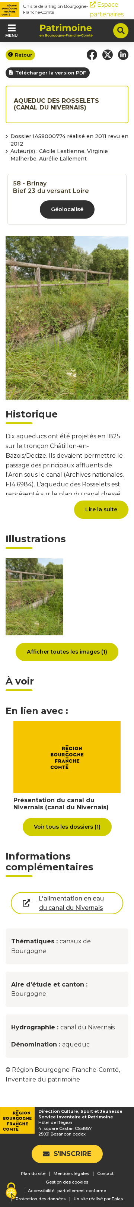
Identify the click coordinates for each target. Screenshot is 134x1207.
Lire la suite (101, 509)
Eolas (117, 1199)
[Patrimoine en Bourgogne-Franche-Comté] (66, 30)
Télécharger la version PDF (50, 73)
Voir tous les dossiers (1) (67, 826)
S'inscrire (73, 1154)
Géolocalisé (67, 209)
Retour (23, 55)
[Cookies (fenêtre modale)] (11, 1191)
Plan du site (33, 1173)
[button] (92, 55)
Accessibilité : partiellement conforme (67, 1190)
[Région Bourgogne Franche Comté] (9, 9)
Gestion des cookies (67, 1182)
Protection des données (41, 1198)
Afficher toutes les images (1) (67, 651)
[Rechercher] (120, 30)
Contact (105, 1173)
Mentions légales (71, 1173)
